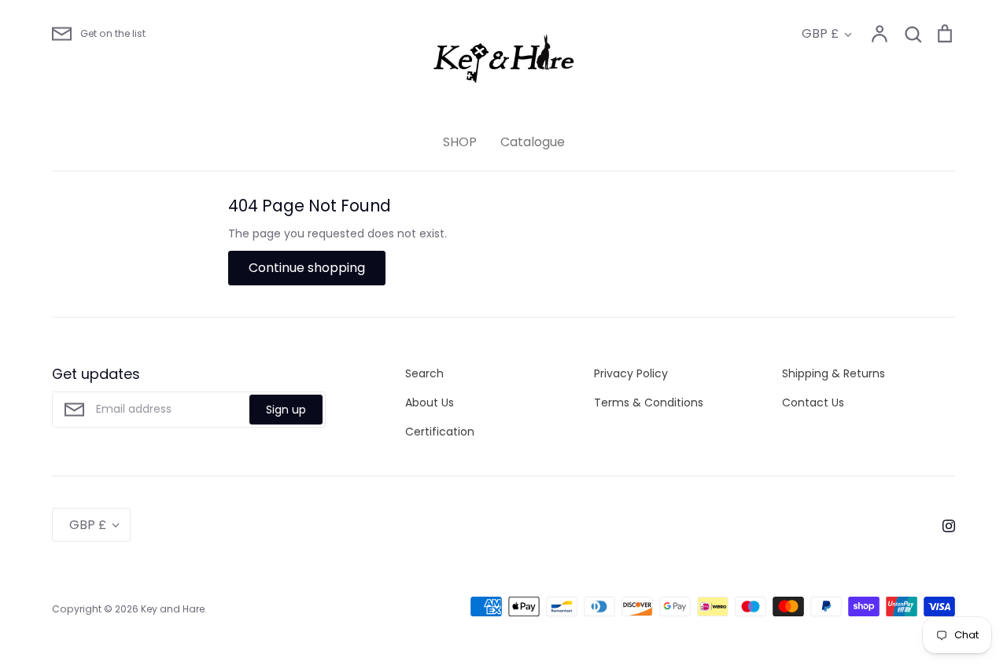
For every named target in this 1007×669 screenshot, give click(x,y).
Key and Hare (173, 609)
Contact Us (813, 402)
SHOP (460, 142)
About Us (429, 402)
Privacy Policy (631, 373)
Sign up (286, 409)
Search (424, 373)
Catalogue (532, 142)
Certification (439, 431)
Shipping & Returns (833, 373)
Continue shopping (307, 268)
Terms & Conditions (648, 402)
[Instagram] (943, 524)
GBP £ (820, 33)
